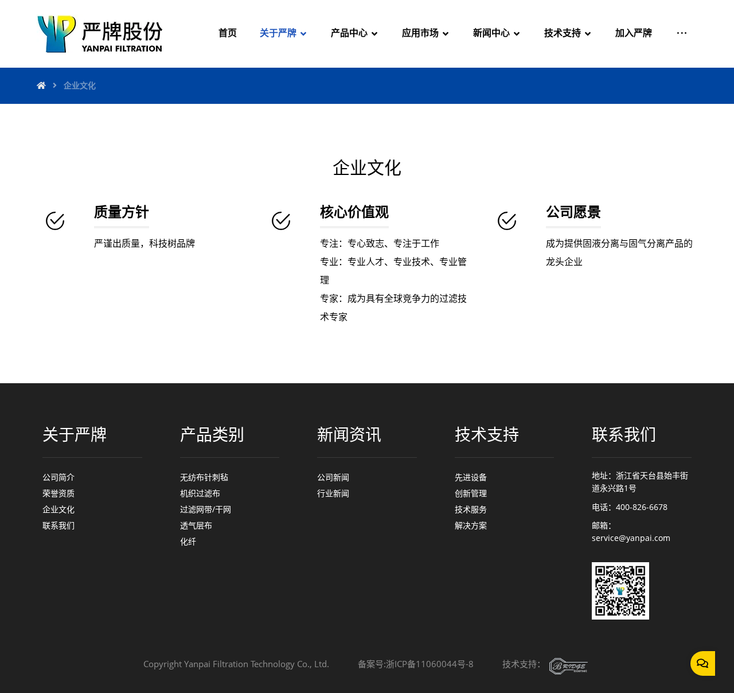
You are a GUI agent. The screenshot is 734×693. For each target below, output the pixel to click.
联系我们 (58, 525)
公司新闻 (333, 477)
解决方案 (471, 525)
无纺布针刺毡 (204, 477)
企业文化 (58, 509)
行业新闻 (333, 493)
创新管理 (471, 493)
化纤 (188, 541)
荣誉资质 (58, 493)
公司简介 (58, 477)
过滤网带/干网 (205, 509)
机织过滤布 (200, 493)
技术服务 (471, 509)
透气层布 (196, 525)
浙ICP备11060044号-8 (430, 663)
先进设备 (471, 477)
